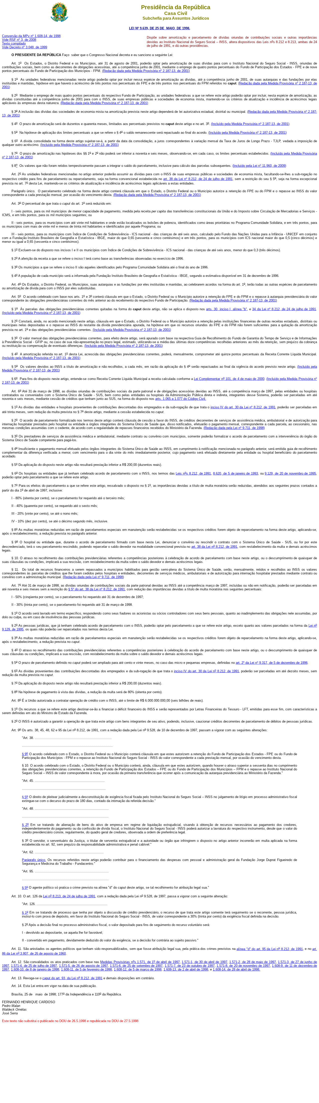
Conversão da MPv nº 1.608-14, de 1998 (31, 36)
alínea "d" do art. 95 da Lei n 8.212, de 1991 (270, 949)
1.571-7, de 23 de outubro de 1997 (190, 966)
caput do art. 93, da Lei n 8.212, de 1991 (72, 978)
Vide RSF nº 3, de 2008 (19, 40)
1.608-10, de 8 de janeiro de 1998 (35, 969)
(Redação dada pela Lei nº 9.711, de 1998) (234, 428)
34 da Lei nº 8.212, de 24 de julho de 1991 (284, 309)
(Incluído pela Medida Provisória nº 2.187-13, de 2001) (250, 124)
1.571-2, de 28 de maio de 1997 (252, 962)
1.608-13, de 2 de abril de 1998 (185, 969)
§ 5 (25, 797)
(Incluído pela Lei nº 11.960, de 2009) (259, 166)
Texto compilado (14, 43)
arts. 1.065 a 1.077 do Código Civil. (180, 399)
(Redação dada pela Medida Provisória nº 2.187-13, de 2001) (146, 71)
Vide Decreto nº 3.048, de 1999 (24, 47)
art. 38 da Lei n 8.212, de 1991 (214, 547)
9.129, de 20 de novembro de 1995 (290, 473)
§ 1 (25, 913)
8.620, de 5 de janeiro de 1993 (235, 473)
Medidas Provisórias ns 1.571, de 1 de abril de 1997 (139, 962)
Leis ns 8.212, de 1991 (193, 473)
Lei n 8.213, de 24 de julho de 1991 (69, 896)
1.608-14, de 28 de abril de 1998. (236, 969)
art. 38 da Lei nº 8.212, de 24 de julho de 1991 (197, 179)
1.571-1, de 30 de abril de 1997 (204, 962)
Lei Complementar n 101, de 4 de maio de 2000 (229, 379)
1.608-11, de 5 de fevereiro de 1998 (86, 969)
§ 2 (25, 825)
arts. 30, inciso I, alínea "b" (226, 309)
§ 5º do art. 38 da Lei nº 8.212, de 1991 (96, 589)
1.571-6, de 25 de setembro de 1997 (136, 966)
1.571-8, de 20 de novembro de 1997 (243, 966)
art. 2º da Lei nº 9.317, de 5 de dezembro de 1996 (272, 663)
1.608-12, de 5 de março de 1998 (137, 969)
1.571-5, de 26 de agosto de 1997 (83, 966)
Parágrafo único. (34, 860)
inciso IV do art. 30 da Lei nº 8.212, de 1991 (243, 407)
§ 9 (25, 754)
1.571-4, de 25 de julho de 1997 (34, 966)
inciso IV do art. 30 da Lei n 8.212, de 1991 (206, 671)
